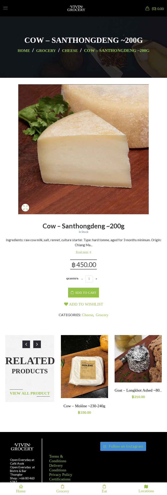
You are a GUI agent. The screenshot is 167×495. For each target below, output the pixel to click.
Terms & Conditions (57, 458)
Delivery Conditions (57, 467)
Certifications (59, 479)
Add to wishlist (85, 304)
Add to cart (86, 292)
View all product (30, 393)
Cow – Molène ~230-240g (84, 406)
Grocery (46, 50)
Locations (146, 490)
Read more (82, 252)
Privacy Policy (60, 474)
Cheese (70, 50)
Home (24, 50)
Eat (104, 491)
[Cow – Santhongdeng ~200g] (25, 212)
